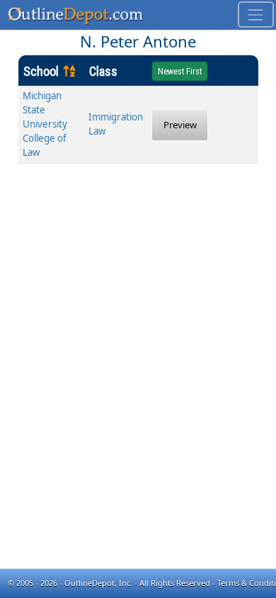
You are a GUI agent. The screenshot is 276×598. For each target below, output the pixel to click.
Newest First (180, 72)
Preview (180, 124)
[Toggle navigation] (256, 14)
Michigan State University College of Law (45, 124)
